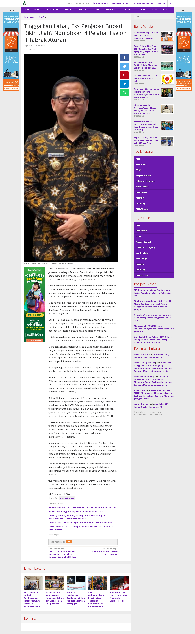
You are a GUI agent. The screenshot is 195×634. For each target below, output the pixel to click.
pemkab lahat (67, 498)
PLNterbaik (141, 164)
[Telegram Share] (124, 84)
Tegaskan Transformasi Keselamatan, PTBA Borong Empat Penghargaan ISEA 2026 (152, 318)
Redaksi (158, 414)
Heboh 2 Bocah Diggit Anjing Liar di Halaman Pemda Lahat (76, 511)
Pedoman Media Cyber (143, 414)
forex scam (139, 390)
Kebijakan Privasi (155, 412)
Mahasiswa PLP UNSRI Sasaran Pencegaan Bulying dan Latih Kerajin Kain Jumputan (55, 598)
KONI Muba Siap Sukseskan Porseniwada (105, 551)
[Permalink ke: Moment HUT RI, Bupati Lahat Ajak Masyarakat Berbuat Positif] (119, 583)
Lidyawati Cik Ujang (145, 181)
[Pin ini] (124, 75)
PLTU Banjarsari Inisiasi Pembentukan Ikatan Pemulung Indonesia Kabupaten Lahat (152, 293)
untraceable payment (144, 362)
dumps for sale (141, 404)
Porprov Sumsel (143, 175)
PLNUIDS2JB (141, 192)
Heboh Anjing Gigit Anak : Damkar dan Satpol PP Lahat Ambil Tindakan (82, 507)
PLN (138, 159)
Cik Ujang (140, 203)
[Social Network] (171, 3)
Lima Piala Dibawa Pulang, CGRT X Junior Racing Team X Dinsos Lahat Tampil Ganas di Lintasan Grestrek (153, 340)
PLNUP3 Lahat (142, 209)
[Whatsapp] (124, 92)
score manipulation (143, 376)
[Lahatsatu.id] (24, 3)
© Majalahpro (139, 412)
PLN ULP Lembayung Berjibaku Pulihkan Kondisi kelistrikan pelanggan (76, 598)
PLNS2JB (140, 198)
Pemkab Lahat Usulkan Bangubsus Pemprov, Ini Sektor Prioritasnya (80, 522)
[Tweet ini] (124, 66)
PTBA (138, 170)
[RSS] (69, 541)
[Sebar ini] (124, 57)
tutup (11, 10)
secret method (141, 354)
